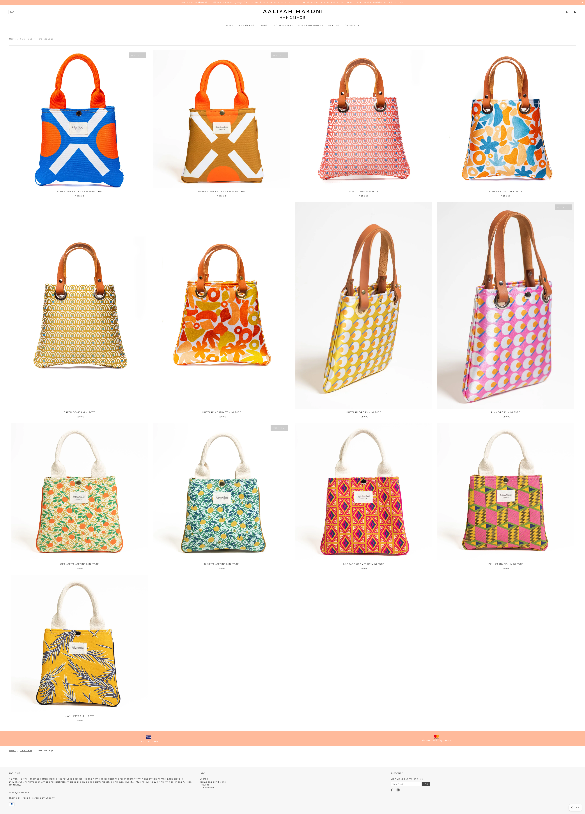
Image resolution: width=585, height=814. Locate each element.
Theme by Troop (18, 797)
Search (204, 778)
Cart (574, 25)
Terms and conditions (213, 781)
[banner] (292, 14)
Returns (204, 784)
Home (12, 39)
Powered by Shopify (43, 797)
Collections (26, 39)
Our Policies (207, 787)
